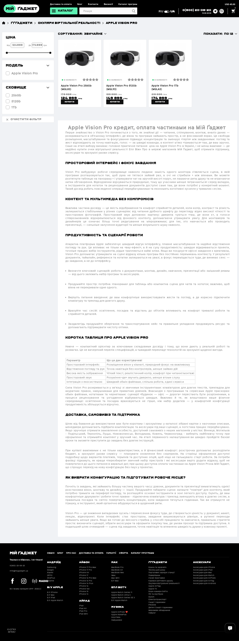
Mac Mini (115, 578)
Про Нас (71, 552)
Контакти (93, 4)
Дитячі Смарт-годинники (160, 607)
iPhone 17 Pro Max (87, 567)
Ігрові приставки (156, 578)
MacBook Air (117, 570)
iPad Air (83, 608)
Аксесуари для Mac (202, 572)
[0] (233, 11)
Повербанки (154, 575)
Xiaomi (50, 572)
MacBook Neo (117, 572)
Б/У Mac (51, 595)
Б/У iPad (51, 597)
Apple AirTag (154, 586)
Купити (69, 102)
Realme (50, 581)
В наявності (70, 80)
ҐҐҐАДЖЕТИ (21, 22)
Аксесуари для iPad (202, 570)
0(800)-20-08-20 (17, 565)
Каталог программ (142, 552)
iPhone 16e (84, 589)
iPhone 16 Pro (85, 581)
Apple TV (152, 589)
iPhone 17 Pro (85, 570)
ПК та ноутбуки (155, 594)
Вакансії (108, 4)
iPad (81, 605)
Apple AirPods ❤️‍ (119, 612)
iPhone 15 (83, 591)
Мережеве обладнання (159, 610)
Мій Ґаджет (23, 552)
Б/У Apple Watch (55, 600)
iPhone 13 (83, 594)
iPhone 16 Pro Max (87, 578)
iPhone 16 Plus (86, 583)
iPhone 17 (83, 575)
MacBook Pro (117, 567)
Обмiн (51, 552)
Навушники (116, 620)
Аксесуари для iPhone (204, 567)
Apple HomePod (118, 614)
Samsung (51, 567)
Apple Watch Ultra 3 (121, 595)
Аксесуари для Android (204, 583)
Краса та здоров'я (157, 567)
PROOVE (152, 605)
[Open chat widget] (230, 628)
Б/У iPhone (52, 592)
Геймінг (152, 613)
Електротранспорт (157, 599)
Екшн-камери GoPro (158, 591)
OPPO (49, 575)
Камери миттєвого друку (160, 581)
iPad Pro (83, 611)
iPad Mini (83, 614)
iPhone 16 (83, 586)
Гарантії (111, 552)
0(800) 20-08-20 (196, 10)
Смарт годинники (156, 602)
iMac (113, 575)
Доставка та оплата (61, 4)
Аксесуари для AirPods (204, 578)
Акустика (115, 617)
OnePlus (51, 578)
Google (50, 570)
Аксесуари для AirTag (203, 581)
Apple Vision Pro (121, 22)
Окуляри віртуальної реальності (69, 22)
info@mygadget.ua (19, 571)
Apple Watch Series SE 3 (123, 597)
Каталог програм (127, 4)
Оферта (123, 552)
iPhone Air (84, 572)
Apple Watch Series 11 (121, 592)
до (30, 45)
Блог (79, 4)
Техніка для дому (156, 570)
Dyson (151, 597)
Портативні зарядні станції (161, 572)
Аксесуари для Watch (203, 575)
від (8, 45)
